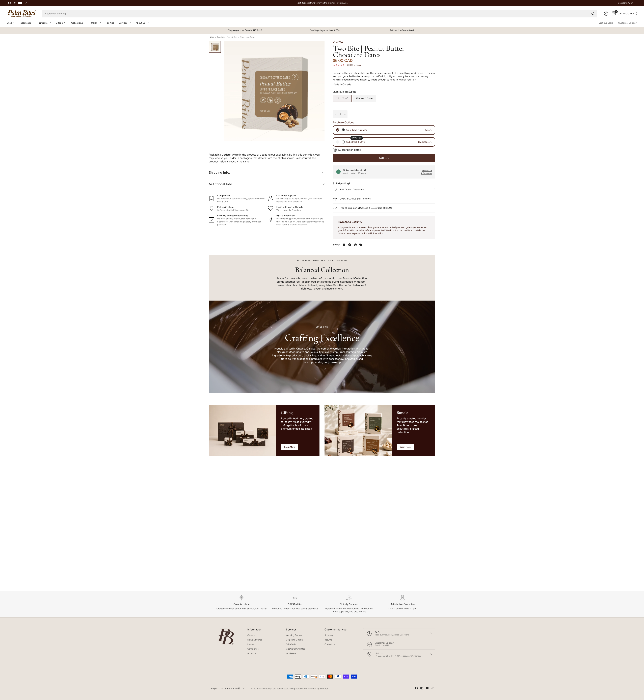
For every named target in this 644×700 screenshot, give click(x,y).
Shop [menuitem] (9, 22)
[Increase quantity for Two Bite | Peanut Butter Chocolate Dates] (344, 114)
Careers (251, 635)
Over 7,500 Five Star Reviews (355, 198)
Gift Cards (291, 644)
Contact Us (330, 644)
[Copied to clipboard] (360, 245)
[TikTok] (25, 3)
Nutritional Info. (221, 184)
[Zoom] (318, 47)
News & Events (254, 639)
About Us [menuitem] (140, 22)
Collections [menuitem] (77, 22)
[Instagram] (14, 3)
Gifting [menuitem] (59, 22)
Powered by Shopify (318, 688)
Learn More (289, 447)
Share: (336, 245)
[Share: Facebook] (344, 245)
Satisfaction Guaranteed (352, 189)
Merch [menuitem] (94, 22)
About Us (251, 653)
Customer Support (627, 22)
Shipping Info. (219, 172)
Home (211, 37)
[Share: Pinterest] (355, 245)
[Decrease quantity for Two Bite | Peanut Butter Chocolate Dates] (335, 114)
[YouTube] (20, 3)
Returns (328, 639)
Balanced (338, 42)
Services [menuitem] (123, 22)
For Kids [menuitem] (110, 22)
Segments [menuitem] (25, 22)
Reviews (251, 644)
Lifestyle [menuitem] (43, 22)
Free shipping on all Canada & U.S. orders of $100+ (366, 208)
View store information (426, 171)
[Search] (593, 13)
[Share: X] (349, 245)
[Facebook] (9, 3)
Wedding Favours (294, 635)
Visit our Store (606, 22)
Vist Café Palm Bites (295, 649)
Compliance (253, 649)
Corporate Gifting (294, 639)
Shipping (329, 635)
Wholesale (291, 653)
